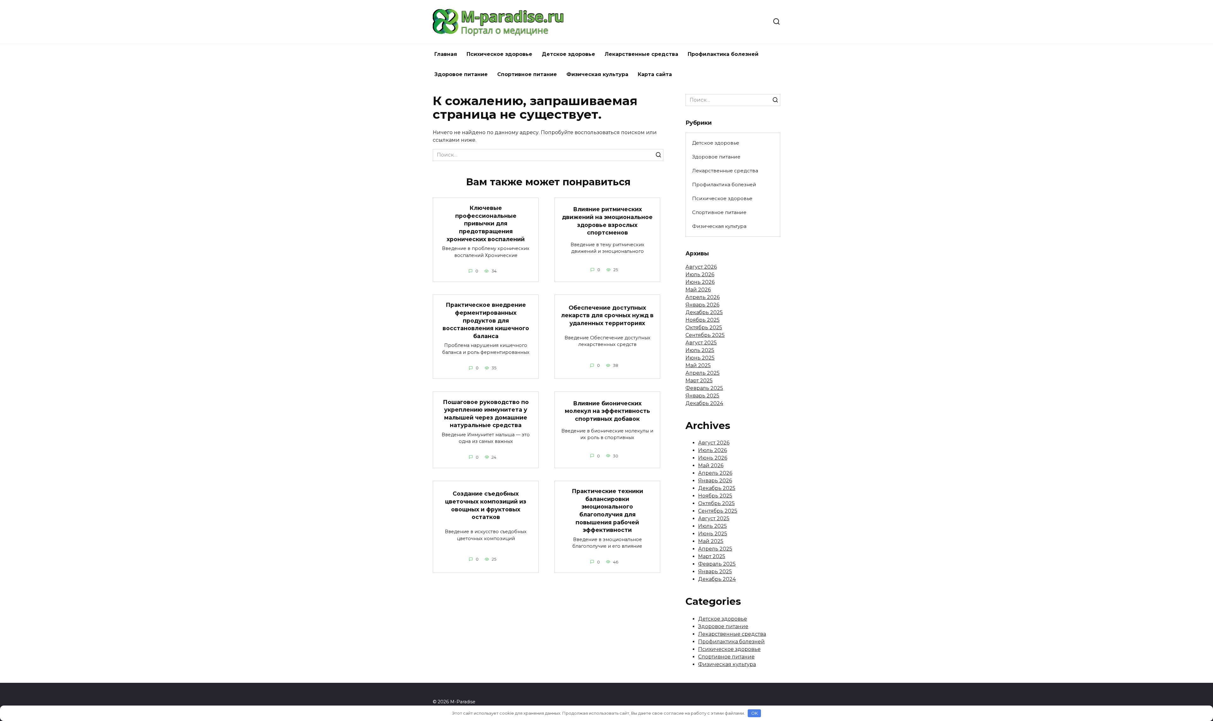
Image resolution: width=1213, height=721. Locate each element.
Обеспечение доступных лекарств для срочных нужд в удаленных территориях (607, 315)
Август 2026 (701, 267)
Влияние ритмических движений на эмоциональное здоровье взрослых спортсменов (607, 221)
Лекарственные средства (641, 54)
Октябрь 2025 (703, 328)
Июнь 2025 (700, 358)
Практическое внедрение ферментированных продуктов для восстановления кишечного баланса (486, 320)
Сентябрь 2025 (705, 335)
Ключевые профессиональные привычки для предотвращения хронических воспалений (486, 223)
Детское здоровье (568, 54)
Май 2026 (698, 290)
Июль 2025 (699, 350)
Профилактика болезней (723, 54)
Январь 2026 (702, 305)
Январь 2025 (702, 396)
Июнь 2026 (700, 282)
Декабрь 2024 (704, 403)
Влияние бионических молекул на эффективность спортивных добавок (607, 411)
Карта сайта (655, 74)
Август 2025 (701, 343)
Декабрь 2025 (704, 312)
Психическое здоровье (499, 54)
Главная (445, 54)
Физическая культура (597, 74)
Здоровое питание (461, 74)
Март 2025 (699, 381)
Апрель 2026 (702, 297)
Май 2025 (698, 365)
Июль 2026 (699, 274)
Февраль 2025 (704, 388)
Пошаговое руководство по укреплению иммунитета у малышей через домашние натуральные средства (486, 413)
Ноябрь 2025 (702, 320)
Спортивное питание (527, 74)
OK (754, 713)
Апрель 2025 (702, 373)
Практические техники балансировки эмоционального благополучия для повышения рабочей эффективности (607, 510)
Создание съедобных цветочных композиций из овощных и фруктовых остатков (485, 505)
